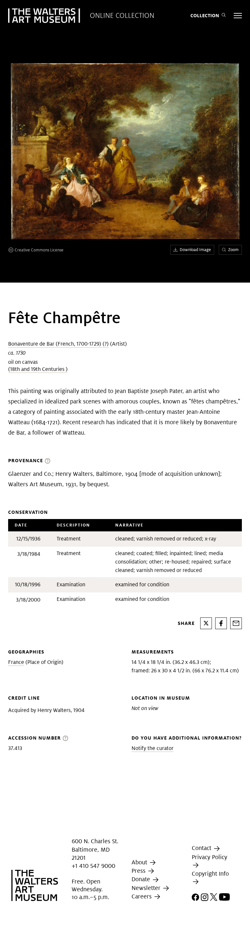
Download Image (195, 249)
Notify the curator (153, 748)
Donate (142, 879)
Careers (142, 896)
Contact (202, 848)
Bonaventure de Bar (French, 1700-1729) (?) (58, 343)
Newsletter (147, 888)
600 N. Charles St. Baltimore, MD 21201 (95, 849)
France (16, 662)
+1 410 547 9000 (93, 865)
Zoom (233, 249)
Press (139, 870)
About (140, 862)
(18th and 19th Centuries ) (38, 369)
